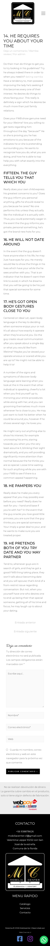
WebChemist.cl (25, 932)
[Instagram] (30, 939)
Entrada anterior (25, 622)
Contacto (25, 912)
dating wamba (34, 76)
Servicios (25, 908)
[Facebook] (20, 939)
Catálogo (25, 904)
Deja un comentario (15, 50)
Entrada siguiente (25, 631)
